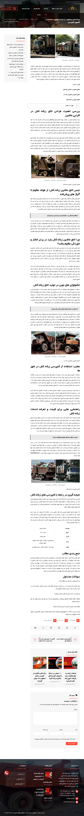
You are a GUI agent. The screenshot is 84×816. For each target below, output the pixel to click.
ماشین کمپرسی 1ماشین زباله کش (71, 89)
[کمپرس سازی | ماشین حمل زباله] (72, 8)
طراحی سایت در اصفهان (38, 813)
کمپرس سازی (71, 773)
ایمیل (61, 729)
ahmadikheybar (34, 453)
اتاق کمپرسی (19, 779)
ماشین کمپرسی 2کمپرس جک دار (71, 94)
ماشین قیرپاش (19, 784)
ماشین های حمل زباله (48, 620)
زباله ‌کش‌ (75, 74)
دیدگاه (75, 709)
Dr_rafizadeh (72, 620)
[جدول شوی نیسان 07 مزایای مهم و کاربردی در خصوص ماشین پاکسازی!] (48, 775)
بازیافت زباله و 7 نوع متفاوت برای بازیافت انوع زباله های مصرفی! (16, 67)
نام (76, 729)
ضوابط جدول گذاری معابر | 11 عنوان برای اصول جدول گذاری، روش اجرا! (15, 75)
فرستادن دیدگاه (71, 743)
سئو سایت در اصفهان (26, 813)
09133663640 (8, 813)
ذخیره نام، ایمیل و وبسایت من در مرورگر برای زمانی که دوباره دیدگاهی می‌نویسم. (55, 739)
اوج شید (15, 813)
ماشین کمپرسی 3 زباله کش (73, 99)
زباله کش (70, 786)
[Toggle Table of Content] (76, 105)
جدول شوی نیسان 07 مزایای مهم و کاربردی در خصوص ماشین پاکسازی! (15, 47)
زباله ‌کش (51, 119)
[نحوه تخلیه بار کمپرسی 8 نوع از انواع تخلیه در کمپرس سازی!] (48, 791)
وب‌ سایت (45, 729)
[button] (6, 773)
